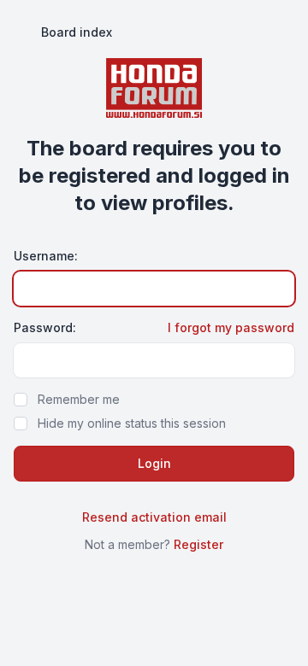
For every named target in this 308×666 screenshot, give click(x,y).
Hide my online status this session (132, 423)
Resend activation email (154, 517)
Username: (46, 255)
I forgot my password (231, 327)
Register (198, 544)
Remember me (79, 399)
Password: (45, 327)
